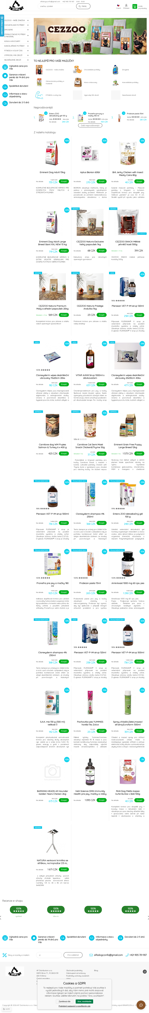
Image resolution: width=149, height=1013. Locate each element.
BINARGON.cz (128, 1005)
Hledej (84, 6)
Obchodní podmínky (74, 970)
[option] (90, 36)
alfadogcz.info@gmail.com (50, 1)
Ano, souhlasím (84, 1001)
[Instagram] (145, 972)
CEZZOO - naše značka (14, 20)
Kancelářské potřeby (14, 46)
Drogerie (8, 30)
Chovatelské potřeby (14, 25)
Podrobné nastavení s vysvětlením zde (74, 1006)
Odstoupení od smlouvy (76, 973)
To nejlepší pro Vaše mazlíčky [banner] (16, 5)
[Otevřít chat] (141, 1005)
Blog (96, 970)
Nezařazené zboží (12, 60)
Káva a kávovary (12, 41)
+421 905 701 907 (68, 1)
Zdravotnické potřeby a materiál (15, 35)
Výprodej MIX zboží (13, 55)
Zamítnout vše (64, 1001)
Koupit (64, 181)
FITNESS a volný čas (13, 50)
